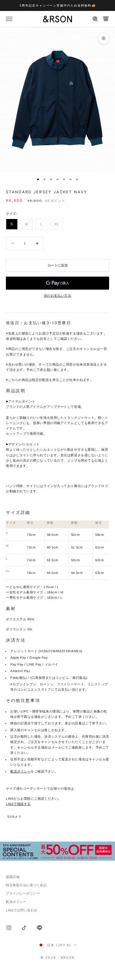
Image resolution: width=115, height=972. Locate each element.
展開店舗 (12, 877)
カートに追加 (57, 265)
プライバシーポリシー (23, 893)
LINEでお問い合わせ (21, 910)
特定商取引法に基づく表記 (26, 885)
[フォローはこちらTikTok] (24, 928)
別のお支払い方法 (57, 295)
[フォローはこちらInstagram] (9, 928)
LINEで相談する (18, 804)
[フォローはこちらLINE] (39, 928)
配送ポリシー (20, 771)
